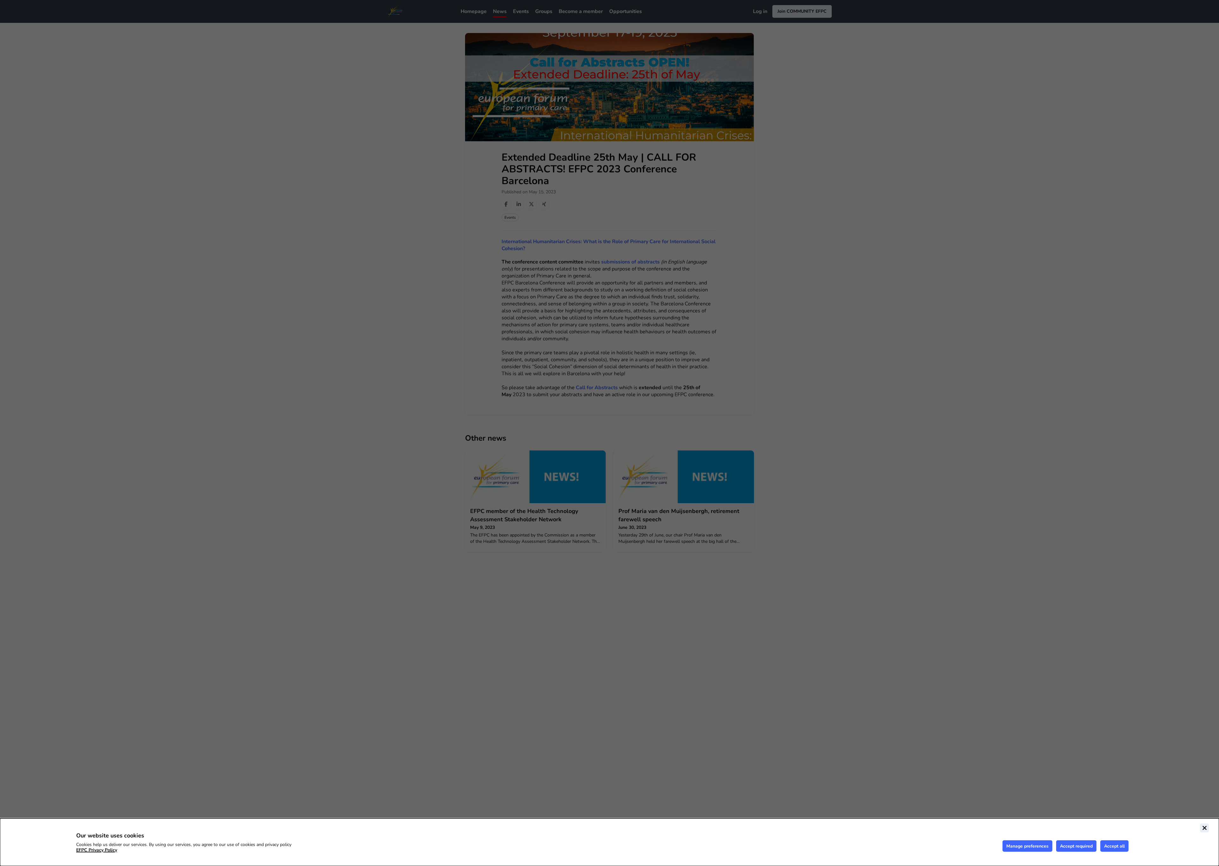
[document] (609, 842)
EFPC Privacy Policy (96, 850)
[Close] (1204, 827)
